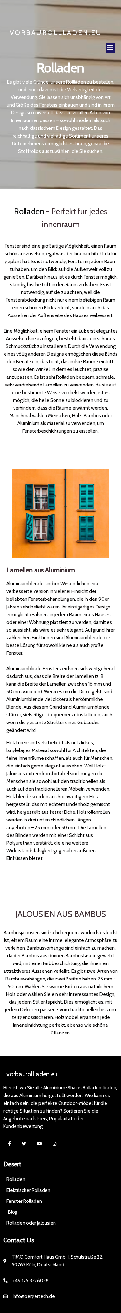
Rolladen (29, 211)
